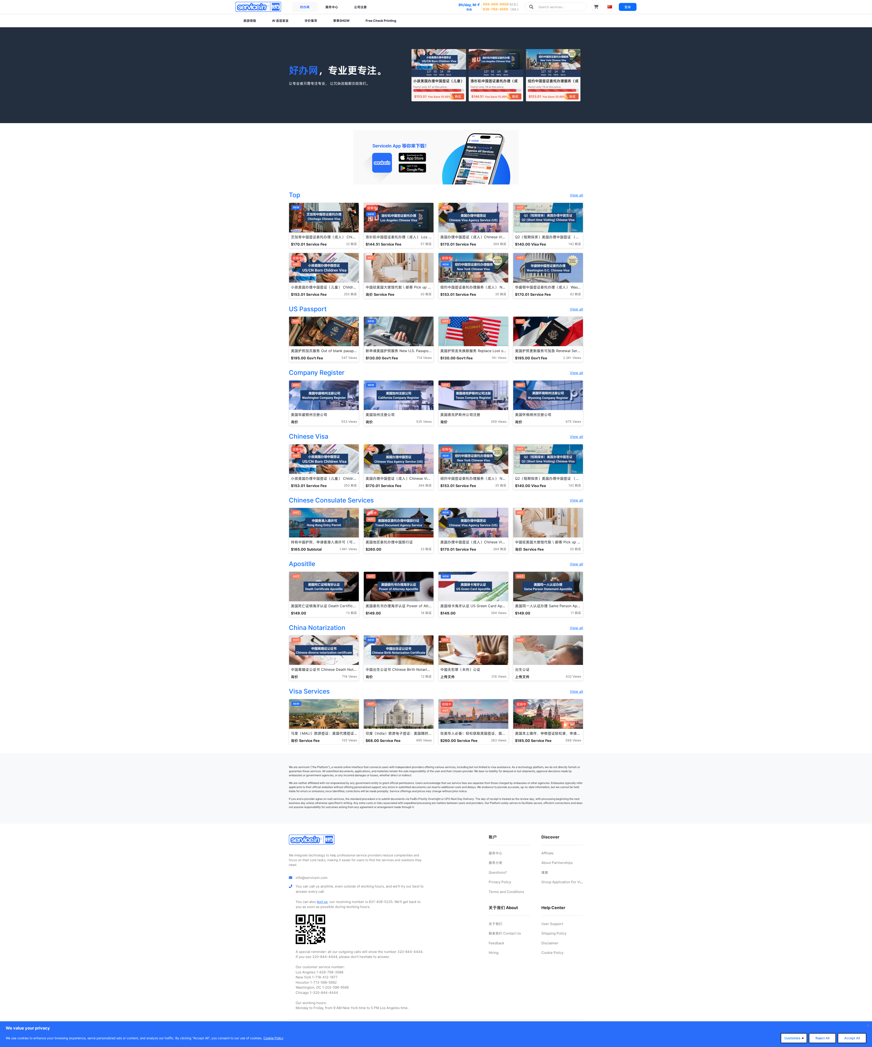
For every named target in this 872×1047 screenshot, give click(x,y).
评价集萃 (311, 20)
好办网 (305, 7)
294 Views (498, 613)
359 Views (498, 421)
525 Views (424, 421)
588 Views (573, 740)
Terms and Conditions (506, 892)
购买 (458, 96)
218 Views (498, 676)
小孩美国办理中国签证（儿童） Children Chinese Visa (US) (438, 83)
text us (322, 902)
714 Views (424, 358)
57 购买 (426, 244)
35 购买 (500, 294)
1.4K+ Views (348, 549)
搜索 (544, 872)
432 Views (573, 676)
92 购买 (575, 294)
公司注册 (360, 7)
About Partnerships (557, 862)
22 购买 (351, 244)
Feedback (496, 943)
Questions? (498, 872)
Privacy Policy (500, 882)
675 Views (573, 421)
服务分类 (495, 862)
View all (576, 195)
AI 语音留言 (280, 20)
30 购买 (426, 294)
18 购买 (426, 613)
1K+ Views (499, 358)
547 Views (349, 358)
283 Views (498, 740)
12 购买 (426, 676)
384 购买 (499, 244)
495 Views (424, 740)
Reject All (822, 1038)
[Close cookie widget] (868, 1026)
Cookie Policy (273, 1038)
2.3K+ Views (572, 358)
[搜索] (531, 7)
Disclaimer (549, 943)
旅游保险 (249, 20)
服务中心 (331, 7)
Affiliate (547, 853)
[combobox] (556, 6)
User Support (552, 924)
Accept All (852, 1038)
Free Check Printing (381, 20)
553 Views (349, 421)
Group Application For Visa (562, 882)
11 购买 (576, 613)
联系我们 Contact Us (505, 933)
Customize (792, 1038)
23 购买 (426, 549)
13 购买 (351, 613)
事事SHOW (341, 20)
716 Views (349, 676)
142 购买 (574, 244)
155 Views (349, 740)
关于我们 (495, 924)
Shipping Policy (553, 933)
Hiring (493, 952)
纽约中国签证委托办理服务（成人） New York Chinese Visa (553, 83)
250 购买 (350, 294)
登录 (627, 7)
